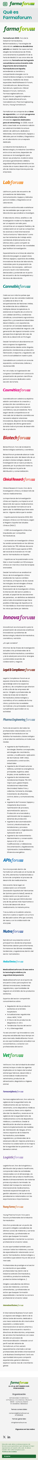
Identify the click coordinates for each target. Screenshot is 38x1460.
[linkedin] (9, 1437)
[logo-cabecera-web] (21, 2)
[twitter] (4, 1437)
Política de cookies (9, 1452)
